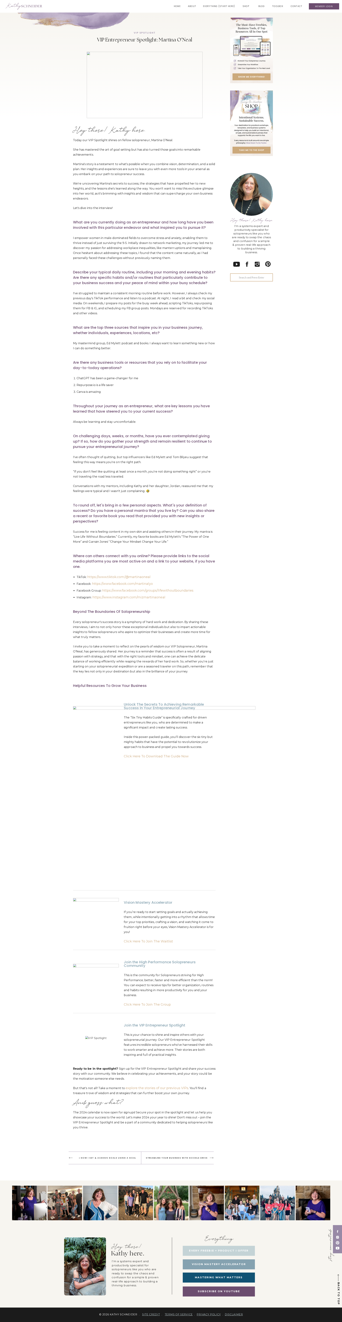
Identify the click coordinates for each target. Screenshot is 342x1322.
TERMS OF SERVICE (179, 1314)
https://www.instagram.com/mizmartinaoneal (128, 597)
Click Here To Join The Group (147, 1004)
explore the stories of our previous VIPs (157, 1088)
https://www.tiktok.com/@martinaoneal (119, 577)
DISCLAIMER (234, 1314)
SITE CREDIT (151, 1314)
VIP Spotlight (145, 32)
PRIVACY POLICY (209, 1314)
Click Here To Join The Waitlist (148, 941)
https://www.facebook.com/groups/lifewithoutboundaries (148, 590)
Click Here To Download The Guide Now (156, 756)
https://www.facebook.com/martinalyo (122, 584)
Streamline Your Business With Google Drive (177, 1157)
